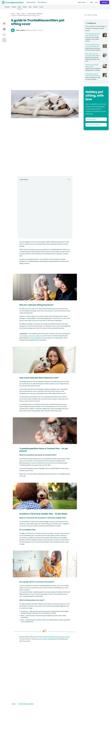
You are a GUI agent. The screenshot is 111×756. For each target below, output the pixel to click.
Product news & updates (25, 704)
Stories (35, 7)
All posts (7, 7)
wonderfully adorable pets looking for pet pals (56, 637)
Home (13, 14)
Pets (30, 7)
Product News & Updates (34, 14)
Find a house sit (42, 2)
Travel (41, 7)
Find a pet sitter (31, 2)
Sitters (25, 7)
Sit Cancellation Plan (38, 338)
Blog (18, 14)
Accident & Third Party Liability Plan (32, 336)
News (19, 7)
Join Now (104, 2)
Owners (14, 7)
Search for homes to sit (93, 125)
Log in (96, 2)
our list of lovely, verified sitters (47, 639)
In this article (24, 179)
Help (91, 2)
